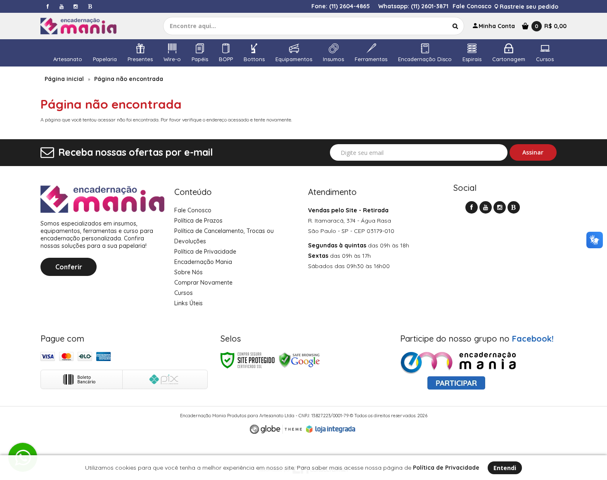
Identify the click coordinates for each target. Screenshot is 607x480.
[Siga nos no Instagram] (75, 6)
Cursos (183, 293)
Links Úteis (188, 303)
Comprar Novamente (203, 282)
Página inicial (64, 79)
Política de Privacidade (205, 251)
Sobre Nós (188, 272)
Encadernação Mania (203, 262)
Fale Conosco (472, 6)
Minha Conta (497, 26)
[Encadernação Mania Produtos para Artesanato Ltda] (85, 26)
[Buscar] (455, 26)
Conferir (68, 267)
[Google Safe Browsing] (299, 359)
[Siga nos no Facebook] (47, 6)
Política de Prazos (198, 220)
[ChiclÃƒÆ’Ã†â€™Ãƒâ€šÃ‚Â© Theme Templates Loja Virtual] (276, 429)
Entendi (504, 468)
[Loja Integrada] (331, 429)
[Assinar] (533, 152)
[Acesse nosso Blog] (89, 6)
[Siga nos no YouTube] (485, 207)
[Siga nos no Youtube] (61, 6)
